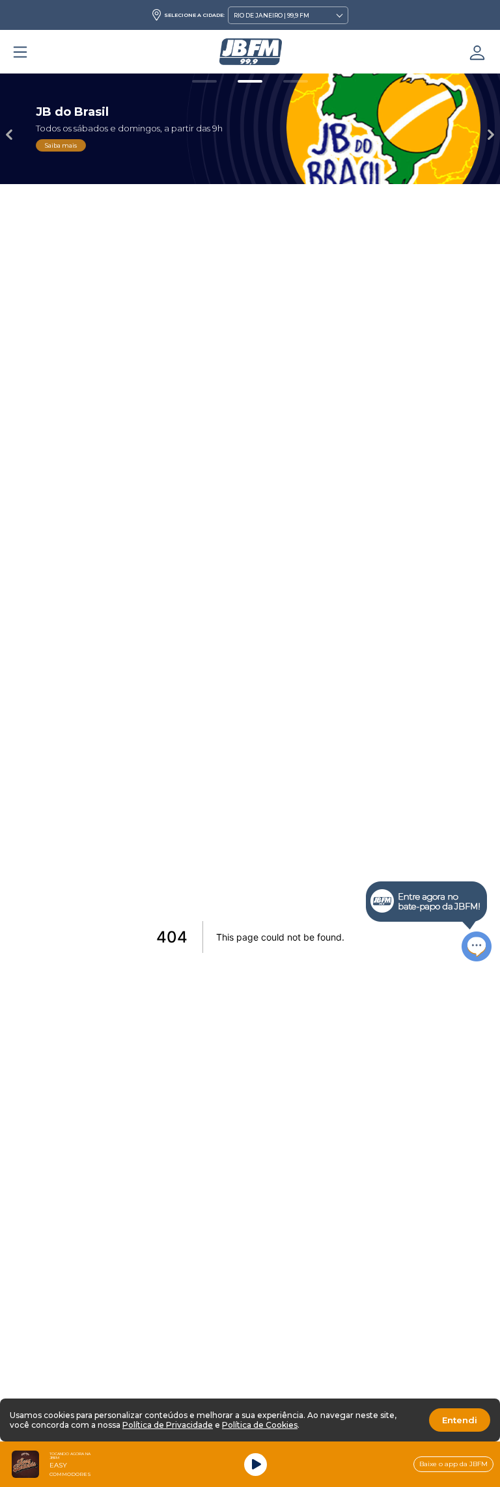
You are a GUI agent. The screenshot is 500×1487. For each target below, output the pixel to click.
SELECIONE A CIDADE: (194, 15)
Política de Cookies (260, 1425)
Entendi (459, 1420)
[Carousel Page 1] (204, 81)
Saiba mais (61, 145)
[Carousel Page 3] (295, 81)
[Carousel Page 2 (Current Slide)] (250, 81)
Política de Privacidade (167, 1425)
